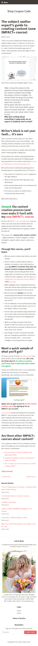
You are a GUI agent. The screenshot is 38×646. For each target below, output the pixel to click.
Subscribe (30, 632)
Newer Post (31, 477)
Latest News (19, 541)
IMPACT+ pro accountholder (19, 221)
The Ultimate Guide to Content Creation (15, 496)
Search (19, 610)
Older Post (7, 477)
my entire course (26, 356)
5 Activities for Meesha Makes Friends (14, 518)
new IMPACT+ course (20, 216)
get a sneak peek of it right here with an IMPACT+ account (21, 279)
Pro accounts (5, 413)
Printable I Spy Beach (8, 502)
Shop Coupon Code (24, 642)
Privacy (19, 613)
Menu (6, 2)
